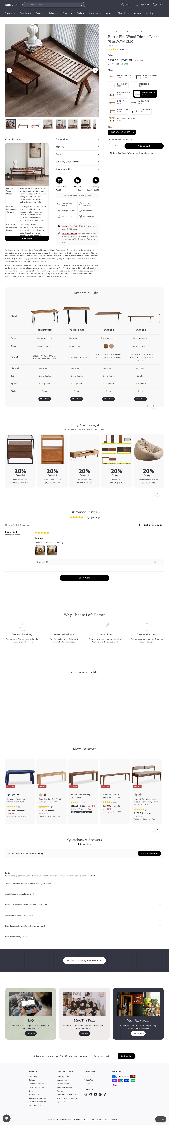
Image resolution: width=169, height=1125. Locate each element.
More (108, 13)
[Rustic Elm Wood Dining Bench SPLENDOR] (141, 313)
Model (111, 70)
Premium (24, 13)
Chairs (66, 13)
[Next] (95, 70)
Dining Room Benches (135, 32)
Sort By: (143, 525)
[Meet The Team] (84, 1004)
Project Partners (36, 1094)
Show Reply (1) (42, 562)
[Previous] (9, 70)
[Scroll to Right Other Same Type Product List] (157, 829)
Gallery (32, 1080)
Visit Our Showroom (37, 1098)
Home (110, 32)
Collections (120, 32)
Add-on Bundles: (69, 233)
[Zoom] (52, 70)
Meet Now (85, 1033)
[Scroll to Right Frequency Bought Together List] (157, 493)
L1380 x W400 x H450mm (122, 132)
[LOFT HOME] (11, 5)
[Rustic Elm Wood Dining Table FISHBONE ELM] (77, 313)
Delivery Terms (63, 1084)
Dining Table (69, 236)
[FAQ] (30, 1004)
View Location (138, 1033)
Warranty (60, 1091)
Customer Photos (36, 1087)
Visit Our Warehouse (37, 1102)
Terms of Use (88, 1119)
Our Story (33, 1076)
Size (110, 127)
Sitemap (114, 1119)
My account (61, 1102)
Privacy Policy (103, 1119)
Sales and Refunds (64, 1087)
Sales (136, 13)
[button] (16, 532)
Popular (9, 13)
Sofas (39, 13)
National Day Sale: (70, 226)
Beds (79, 13)
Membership (62, 1080)
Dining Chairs (88, 236)
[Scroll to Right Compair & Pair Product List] (153, 406)
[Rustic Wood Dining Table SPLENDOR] (109, 313)
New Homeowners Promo (67, 1098)
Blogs (31, 1091)
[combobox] (53, 4)
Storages (94, 13)
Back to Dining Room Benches (86, 960)
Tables (52, 13)
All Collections (35, 1105)
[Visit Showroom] (138, 1004)
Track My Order (63, 1076)
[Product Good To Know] (27, 192)
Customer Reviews (37, 1084)
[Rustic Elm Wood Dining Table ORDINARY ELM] (45, 313)
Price (110, 55)
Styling (149, 13)
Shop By (122, 13)
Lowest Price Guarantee (67, 1094)
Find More (31, 1033)
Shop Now (44, 399)
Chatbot (93, 876)
